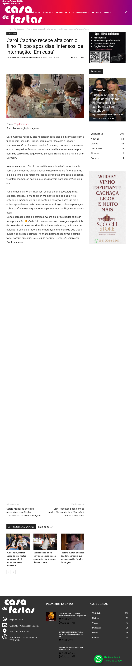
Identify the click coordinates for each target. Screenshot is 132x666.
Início (8, 28)
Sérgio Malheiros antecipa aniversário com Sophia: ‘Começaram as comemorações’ (24, 512)
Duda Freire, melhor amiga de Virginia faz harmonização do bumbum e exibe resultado (16, 559)
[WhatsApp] (32, 64)
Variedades (19, 28)
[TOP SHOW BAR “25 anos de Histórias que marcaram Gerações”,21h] (51, 616)
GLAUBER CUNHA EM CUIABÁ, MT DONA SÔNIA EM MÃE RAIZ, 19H (71, 634)
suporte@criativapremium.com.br (25, 57)
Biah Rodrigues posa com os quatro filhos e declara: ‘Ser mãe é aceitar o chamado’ (66, 512)
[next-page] (14, 572)
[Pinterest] (24, 64)
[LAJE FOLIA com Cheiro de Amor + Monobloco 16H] (51, 650)
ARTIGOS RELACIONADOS (21, 527)
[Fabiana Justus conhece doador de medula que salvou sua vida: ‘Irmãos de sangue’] (72, 542)
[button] (126, 12)
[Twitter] (17, 64)
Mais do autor (45, 527)
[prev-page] (8, 572)
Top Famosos (21, 124)
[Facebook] (9, 64)
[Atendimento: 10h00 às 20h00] (98, 659)
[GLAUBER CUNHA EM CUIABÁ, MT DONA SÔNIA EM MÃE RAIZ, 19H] (51, 635)
